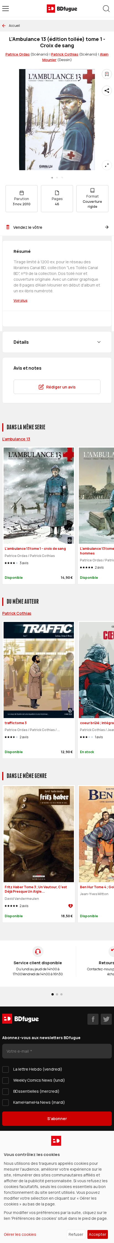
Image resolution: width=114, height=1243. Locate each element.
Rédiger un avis (61, 387)
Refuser (76, 1234)
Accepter (97, 1234)
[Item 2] (62, 177)
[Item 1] (57, 177)
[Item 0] (52, 177)
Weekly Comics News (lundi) (39, 1080)
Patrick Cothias (64, 54)
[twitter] (106, 1019)
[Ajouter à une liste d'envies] (107, 74)
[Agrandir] (107, 165)
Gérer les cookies (20, 1234)
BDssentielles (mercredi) (36, 1091)
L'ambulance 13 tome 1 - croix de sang (35, 548)
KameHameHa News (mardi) (39, 1102)
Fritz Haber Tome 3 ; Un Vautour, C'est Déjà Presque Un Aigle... (36, 889)
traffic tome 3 (16, 723)
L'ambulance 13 (16, 439)
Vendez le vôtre (27, 227)
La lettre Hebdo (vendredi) (37, 1069)
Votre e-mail (18, 1051)
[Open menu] (5, 8)
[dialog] (57, 1187)
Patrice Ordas (18, 54)
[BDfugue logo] (62, 8)
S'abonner (57, 1118)
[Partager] (107, 91)
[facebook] (93, 1019)
